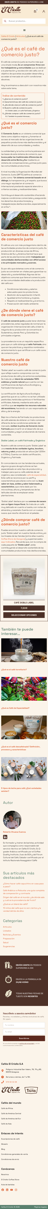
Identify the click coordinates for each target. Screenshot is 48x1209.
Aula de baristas (7, 1184)
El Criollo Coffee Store (10, 1179)
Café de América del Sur (11, 1118)
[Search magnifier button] (5, 21)
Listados (7, 930)
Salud (5, 942)
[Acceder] (44, 11)
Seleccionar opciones (24, 615)
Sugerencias (9, 946)
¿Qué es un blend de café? (15, 904)
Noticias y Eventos (12, 934)
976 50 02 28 (11, 1082)
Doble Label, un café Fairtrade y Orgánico (24, 111)
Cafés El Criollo (8, 36)
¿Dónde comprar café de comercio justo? (22, 113)
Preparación (9, 938)
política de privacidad (26, 1043)
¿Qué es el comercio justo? (16, 99)
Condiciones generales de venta (14, 1154)
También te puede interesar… (19, 116)
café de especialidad (36, 475)
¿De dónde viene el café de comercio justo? (23, 105)
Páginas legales (40, 1207)
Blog (3, 1149)
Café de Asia (6, 1124)
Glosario (4, 1144)
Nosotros (5, 1174)
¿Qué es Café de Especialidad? (15, 708)
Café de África (7, 1108)
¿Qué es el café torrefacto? (14, 669)
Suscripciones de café (10, 1139)
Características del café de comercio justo (23, 102)
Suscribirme (24, 1038)
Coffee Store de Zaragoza (13, 539)
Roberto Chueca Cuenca (14, 832)
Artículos (20, 36)
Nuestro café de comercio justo (18, 108)
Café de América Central (11, 1113)
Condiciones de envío (10, 1159)
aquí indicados (8, 542)
